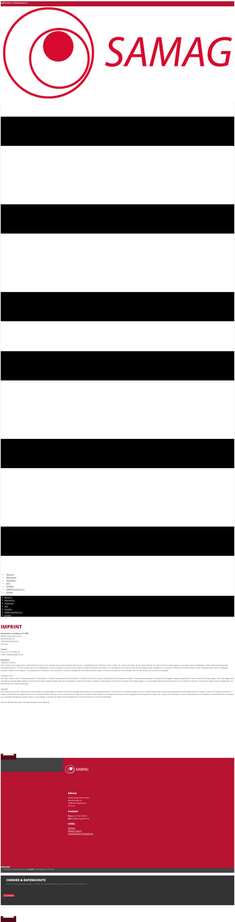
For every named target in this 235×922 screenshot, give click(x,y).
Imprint (71, 828)
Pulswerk (30, 869)
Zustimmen (8, 895)
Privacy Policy (75, 831)
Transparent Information (80, 833)
